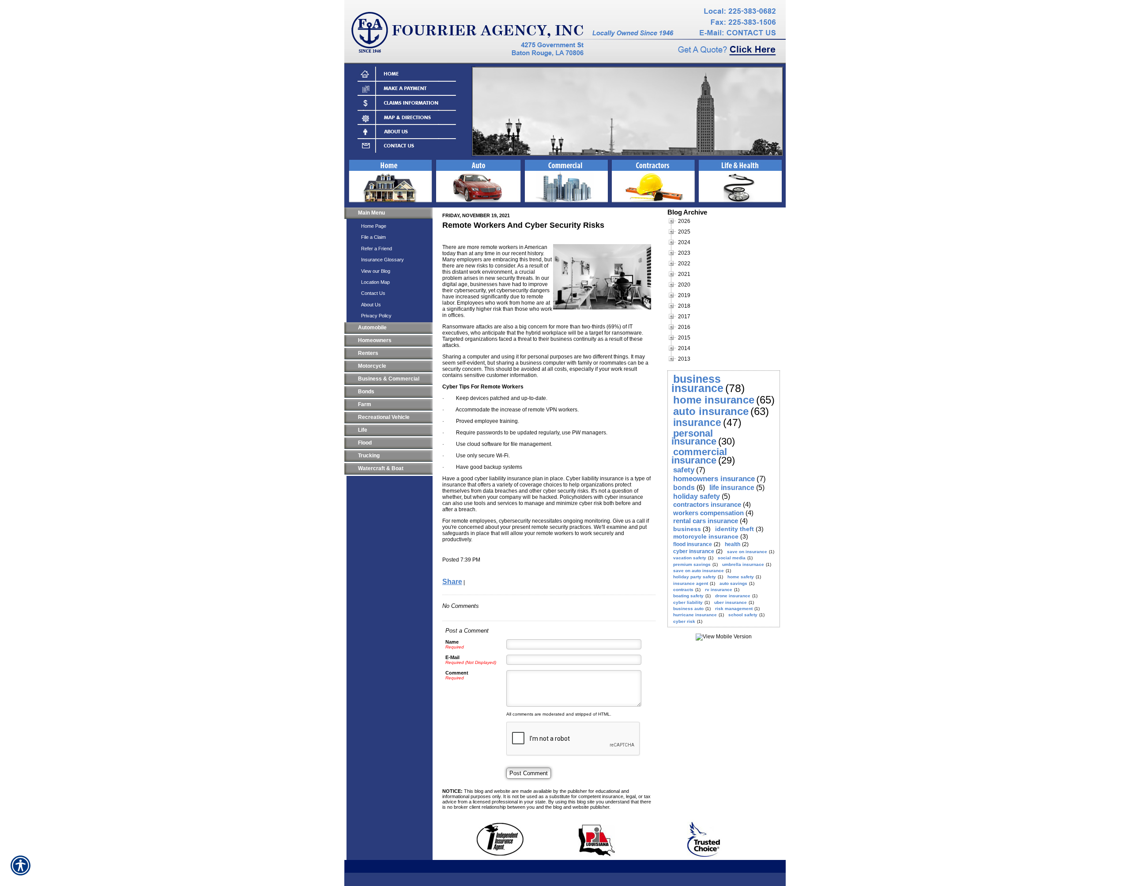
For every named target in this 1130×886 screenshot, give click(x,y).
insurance (697, 422)
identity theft (734, 528)
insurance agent (690, 583)
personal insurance (693, 437)
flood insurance (692, 544)
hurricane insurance (695, 614)
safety (683, 470)
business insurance (697, 383)
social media (732, 557)
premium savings (692, 564)
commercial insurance (699, 455)
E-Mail (452, 657)
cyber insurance (693, 551)
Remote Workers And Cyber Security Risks (523, 225)
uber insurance (730, 602)
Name (452, 642)
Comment (456, 672)
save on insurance (747, 551)
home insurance (713, 400)
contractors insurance (707, 504)
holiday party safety (694, 576)
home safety (740, 576)
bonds (684, 487)
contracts (683, 589)
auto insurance (711, 411)
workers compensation (708, 513)
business (687, 528)
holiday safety (696, 496)
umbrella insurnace (743, 564)
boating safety (688, 595)
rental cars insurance (705, 520)
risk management (734, 608)
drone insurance (732, 595)
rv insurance (718, 589)
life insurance (731, 487)
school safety (742, 614)
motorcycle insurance (705, 536)
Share (452, 581)
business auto (688, 608)
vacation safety (689, 557)
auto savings (733, 583)
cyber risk (684, 621)
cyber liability (688, 602)
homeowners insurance (714, 479)
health (732, 544)
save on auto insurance (698, 570)
